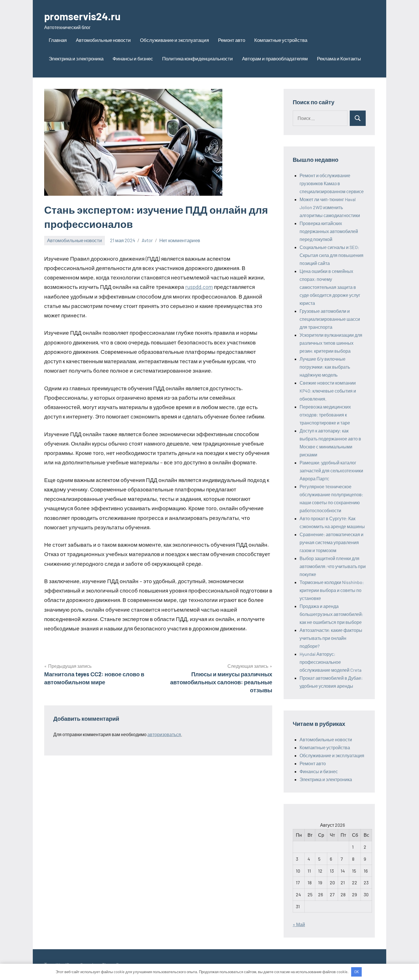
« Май (299, 924)
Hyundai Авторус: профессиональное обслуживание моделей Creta (330, 662)
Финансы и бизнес (133, 58)
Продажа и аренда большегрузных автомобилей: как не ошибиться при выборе (331, 614)
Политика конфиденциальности (197, 58)
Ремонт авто (231, 40)
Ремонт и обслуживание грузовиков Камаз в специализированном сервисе (332, 183)
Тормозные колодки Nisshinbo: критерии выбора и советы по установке (332, 590)
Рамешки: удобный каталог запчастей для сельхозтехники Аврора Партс (331, 470)
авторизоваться (164, 734)
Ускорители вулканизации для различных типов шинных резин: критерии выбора (331, 343)
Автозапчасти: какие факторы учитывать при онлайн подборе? (331, 638)
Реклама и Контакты (339, 58)
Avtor (147, 240)
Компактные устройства (280, 40)
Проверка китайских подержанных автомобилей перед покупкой (329, 231)
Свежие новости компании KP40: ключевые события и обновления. (328, 390)
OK (356, 971)
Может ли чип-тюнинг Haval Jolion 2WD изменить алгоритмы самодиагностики (330, 207)
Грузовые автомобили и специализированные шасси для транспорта (330, 319)
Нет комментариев (179, 240)
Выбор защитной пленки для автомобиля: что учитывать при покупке (333, 566)
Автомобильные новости (103, 40)
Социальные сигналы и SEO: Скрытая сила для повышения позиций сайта (331, 255)
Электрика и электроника (76, 58)
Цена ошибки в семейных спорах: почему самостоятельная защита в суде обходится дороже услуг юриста (330, 287)
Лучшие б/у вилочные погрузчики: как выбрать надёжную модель (325, 366)
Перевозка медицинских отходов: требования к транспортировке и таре (325, 414)
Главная (58, 40)
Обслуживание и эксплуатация (174, 40)
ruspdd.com (199, 286)
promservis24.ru (82, 16)
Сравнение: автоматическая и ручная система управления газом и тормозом (331, 542)
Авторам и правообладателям (275, 58)
